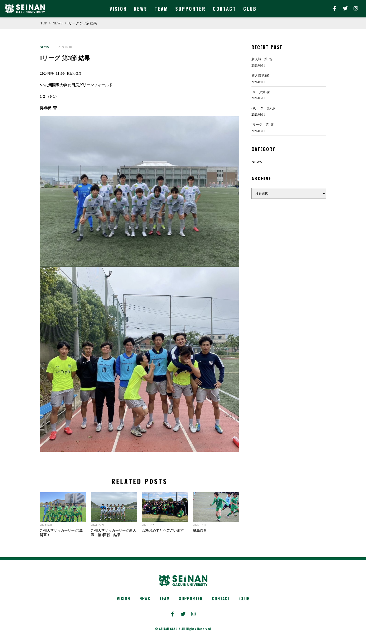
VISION (123, 598)
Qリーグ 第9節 (263, 108)
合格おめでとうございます (163, 530)
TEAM (164, 598)
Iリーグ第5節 (260, 92)
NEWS (44, 47)
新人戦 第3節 (262, 59)
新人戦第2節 (260, 75)
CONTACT (221, 598)
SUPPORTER (191, 598)
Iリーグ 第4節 (262, 125)
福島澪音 (200, 530)
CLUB (244, 598)
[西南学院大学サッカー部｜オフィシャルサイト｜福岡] (25, 8)
